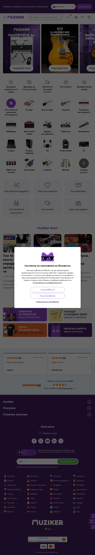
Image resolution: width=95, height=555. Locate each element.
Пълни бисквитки (47, 295)
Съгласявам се (47, 289)
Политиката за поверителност (47, 282)
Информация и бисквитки (47, 302)
